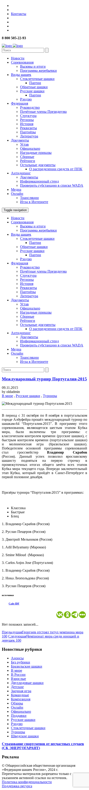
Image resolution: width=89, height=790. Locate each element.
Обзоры (17, 703)
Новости (17, 58)
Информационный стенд (39, 181)
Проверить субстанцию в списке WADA (51, 185)
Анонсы (17, 658)
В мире (7, 396)
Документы (20, 140)
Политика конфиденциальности (27, 782)
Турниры (50, 396)
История (26, 124)
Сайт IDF (14, 603)
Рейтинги (27, 161)
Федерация (19, 103)
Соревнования (22, 62)
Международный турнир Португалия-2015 (44, 379)
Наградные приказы (36, 153)
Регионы (27, 120)
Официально (30, 148)
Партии (35, 83)
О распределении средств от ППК (55, 169)
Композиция (20, 699)
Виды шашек (21, 75)
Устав (24, 144)
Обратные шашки (34, 87)
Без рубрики (20, 662)
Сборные (27, 157)
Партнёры (28, 132)
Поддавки (18, 716)
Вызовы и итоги (33, 66)
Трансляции (29, 198)
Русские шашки (32, 91)
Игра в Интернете (34, 202)
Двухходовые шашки (27, 683)
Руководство (30, 107)
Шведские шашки (25, 736)
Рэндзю (26, 99)
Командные (20, 695)
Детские (17, 687)
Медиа (16, 189)
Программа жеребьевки (38, 70)
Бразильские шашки (26, 666)
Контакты (18, 14)
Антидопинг (21, 173)
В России (18, 674)
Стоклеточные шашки (37, 79)
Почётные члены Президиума (43, 112)
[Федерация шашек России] (12, 46)
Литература (29, 136)
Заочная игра (21, 691)
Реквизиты (28, 128)
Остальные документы (37, 165)
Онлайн (17, 194)
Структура (28, 116)
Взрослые (18, 679)
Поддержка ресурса (17, 786)
